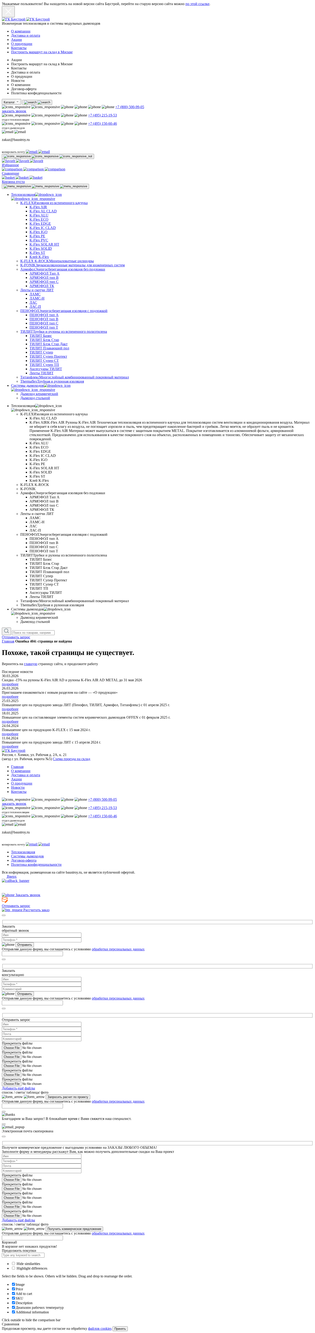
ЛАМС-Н (37, 298)
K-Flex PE (37, 236)
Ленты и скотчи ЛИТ (37, 290)
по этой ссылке (197, 4)
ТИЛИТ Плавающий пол (49, 348)
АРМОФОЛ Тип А (44, 273)
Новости (18, 787)
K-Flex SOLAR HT (44, 244)
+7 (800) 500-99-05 (129, 107)
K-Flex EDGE (40, 224)
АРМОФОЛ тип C (44, 282)
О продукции (21, 44)
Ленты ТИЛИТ (41, 373)
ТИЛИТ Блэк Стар (44, 340)
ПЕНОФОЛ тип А (44, 315)
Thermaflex (52, 381)
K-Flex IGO (39, 232)
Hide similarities (28, 1264)
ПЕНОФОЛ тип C (44, 323)
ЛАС (33, 302)
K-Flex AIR (38, 207)
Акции (16, 40)
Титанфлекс (74, 377)
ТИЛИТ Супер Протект (48, 356)
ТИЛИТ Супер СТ (44, 361)
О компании (20, 31)
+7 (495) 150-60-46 (102, 123)
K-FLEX (54, 203)
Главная (8, 641)
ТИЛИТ (63, 331)
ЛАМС (35, 294)
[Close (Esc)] (4, 915)
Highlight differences (31, 1268)
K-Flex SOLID (41, 248)
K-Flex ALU (39, 215)
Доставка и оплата (25, 35)
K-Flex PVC (39, 240)
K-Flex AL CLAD (43, 211)
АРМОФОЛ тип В (44, 278)
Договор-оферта (23, 860)
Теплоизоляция (23, 852)
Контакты (19, 48)
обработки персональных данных (118, 949)
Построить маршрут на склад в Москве (42, 52)
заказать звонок (14, 111)
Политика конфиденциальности (36, 864)
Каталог (10, 102)
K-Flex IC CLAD (43, 228)
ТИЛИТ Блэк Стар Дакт (49, 344)
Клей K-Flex (39, 257)
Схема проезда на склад (71, 759)
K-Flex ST (37, 253)
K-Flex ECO (39, 219)
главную (30, 664)
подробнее (10, 684)
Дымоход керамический (39, 394)
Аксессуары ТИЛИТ (46, 369)
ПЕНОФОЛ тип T (44, 327)
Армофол (62, 269)
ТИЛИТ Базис (41, 336)
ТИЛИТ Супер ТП (44, 365)
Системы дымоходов (27, 856)
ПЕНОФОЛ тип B (44, 319)
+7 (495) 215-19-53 (102, 115)
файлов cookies (100, 1328)
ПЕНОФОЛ (63, 311)
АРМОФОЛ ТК (42, 286)
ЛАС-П (35, 307)
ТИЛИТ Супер (41, 352)
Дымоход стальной (35, 398)
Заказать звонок (27, 895)
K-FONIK (72, 265)
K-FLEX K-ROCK (57, 261)
